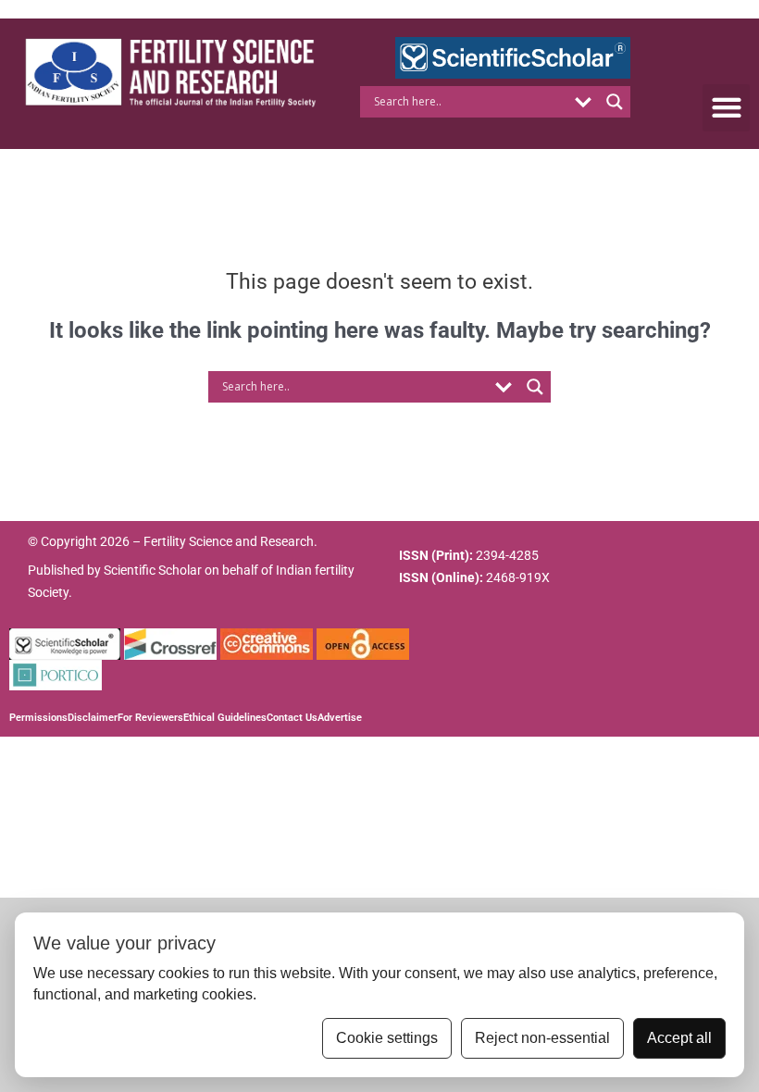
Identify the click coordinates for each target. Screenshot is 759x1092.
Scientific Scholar (153, 570)
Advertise (339, 718)
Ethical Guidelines (225, 718)
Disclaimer (93, 718)
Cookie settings (387, 1038)
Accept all (679, 1038)
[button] (726, 107)
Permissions (38, 718)
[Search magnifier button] (614, 102)
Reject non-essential (542, 1038)
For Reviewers (150, 718)
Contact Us (292, 718)
